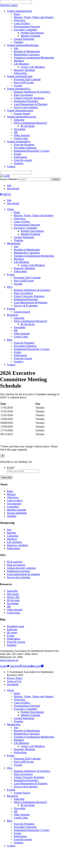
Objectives (19, 20)
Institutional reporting (18, 571)
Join (2, 5)
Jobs (6, 5)
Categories (12, 535)
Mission (11, 494)
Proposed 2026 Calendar (27, 79)
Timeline (18, 42)
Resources (30, 116)
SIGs (27, 88)
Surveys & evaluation (18, 577)
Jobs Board (13, 188)
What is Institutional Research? (30, 122)
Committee (13, 506)
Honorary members (17, 545)
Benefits (11, 532)
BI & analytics (15, 561)
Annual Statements (24, 38)
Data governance (16, 564)
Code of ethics (15, 500)
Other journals (14, 609)
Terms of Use (14, 681)
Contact (13, 5)
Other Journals (22, 135)
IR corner (12, 632)
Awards (18, 85)
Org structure (14, 503)
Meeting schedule (16, 509)
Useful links (13, 612)
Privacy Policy (15, 678)
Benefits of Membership (27, 51)
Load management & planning (23, 574)
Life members (14, 542)
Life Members (21, 63)
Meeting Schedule (30, 35)
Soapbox (18, 163)
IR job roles (13, 600)
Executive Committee (25, 29)
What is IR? (13, 597)
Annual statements (17, 512)
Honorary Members (24, 70)
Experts (29, 110)
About (28, 10)
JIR (16, 132)
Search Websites (9, 179)
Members (19, 60)
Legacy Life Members (33, 66)
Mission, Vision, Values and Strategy (34, 17)
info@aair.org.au (9, 660)
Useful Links (21, 138)
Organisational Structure (27, 26)
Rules (17, 14)
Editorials (12, 629)
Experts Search (22, 113)
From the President (24, 144)
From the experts (23, 160)
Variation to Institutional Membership (34, 57)
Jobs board (13, 594)
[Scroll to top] (2, 456)
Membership (32, 45)
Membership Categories (27, 54)
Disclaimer (13, 684)
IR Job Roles (28, 125)
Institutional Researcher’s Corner (31, 150)
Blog (27, 141)
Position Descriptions (32, 32)
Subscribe (19, 119)
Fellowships (20, 73)
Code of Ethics (22, 23)
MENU (6, 194)
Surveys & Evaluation (26, 107)
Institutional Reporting (26, 101)
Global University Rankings (29, 98)
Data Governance (23, 94)
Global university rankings (21, 567)
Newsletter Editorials (25, 147)
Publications (20, 157)
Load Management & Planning (30, 104)
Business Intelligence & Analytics (32, 91)
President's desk (15, 626)
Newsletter (19, 129)
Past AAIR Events (24, 82)
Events (28, 76)
